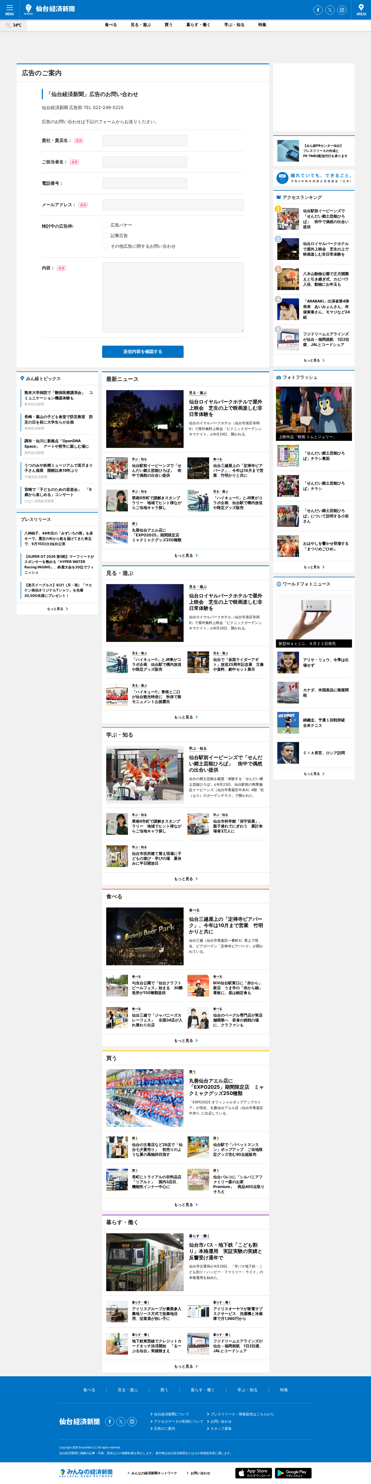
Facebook (318, 10)
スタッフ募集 (221, 1428)
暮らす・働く (198, 24)
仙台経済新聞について (171, 1414)
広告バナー (121, 225)
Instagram (342, 10)
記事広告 (119, 235)
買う (169, 24)
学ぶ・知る (234, 24)
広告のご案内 (164, 1428)
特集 (262, 24)
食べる (111, 24)
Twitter (330, 10)
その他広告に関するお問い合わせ (143, 246)
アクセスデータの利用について (178, 1421)
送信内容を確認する (142, 351)
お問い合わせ (221, 1421)
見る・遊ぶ (141, 24)
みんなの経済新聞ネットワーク (85, 1473)
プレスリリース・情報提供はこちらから (242, 1414)
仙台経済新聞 (49, 9)
